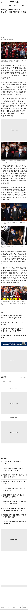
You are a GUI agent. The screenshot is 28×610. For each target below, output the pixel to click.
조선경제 (25, 607)
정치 (8, 607)
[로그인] (26, 2)
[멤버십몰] (14, 344)
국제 (14, 607)
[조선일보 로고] (14, 2)
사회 (20, 607)
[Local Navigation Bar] (2, 2)
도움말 (20, 377)
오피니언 (3, 607)
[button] (2, 2)
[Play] (14, 293)
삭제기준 (25, 377)
